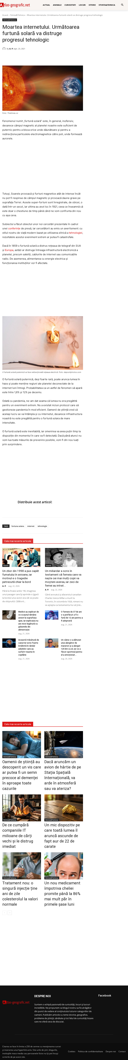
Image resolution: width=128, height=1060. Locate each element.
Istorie (5, 565)
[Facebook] (5, 57)
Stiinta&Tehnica (17, 15)
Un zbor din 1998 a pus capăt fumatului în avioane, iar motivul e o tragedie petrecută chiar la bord (20, 576)
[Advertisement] (42, 168)
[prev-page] (4, 913)
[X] (21, 57)
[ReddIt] (28, 57)
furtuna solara (18, 526)
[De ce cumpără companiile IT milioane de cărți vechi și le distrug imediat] (21, 807)
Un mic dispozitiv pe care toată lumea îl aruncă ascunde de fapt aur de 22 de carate (62, 836)
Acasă (5, 15)
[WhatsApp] (13, 57)
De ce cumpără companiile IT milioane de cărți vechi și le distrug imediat (17, 836)
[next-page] (10, 913)
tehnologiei (75, 232)
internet (30, 526)
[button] (122, 5)
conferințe (14, 228)
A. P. (11, 48)
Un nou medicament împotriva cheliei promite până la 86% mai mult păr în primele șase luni (62, 894)
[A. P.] (4, 48)
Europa (9, 250)
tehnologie (42, 526)
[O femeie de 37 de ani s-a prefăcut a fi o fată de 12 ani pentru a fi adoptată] (51, 615)
